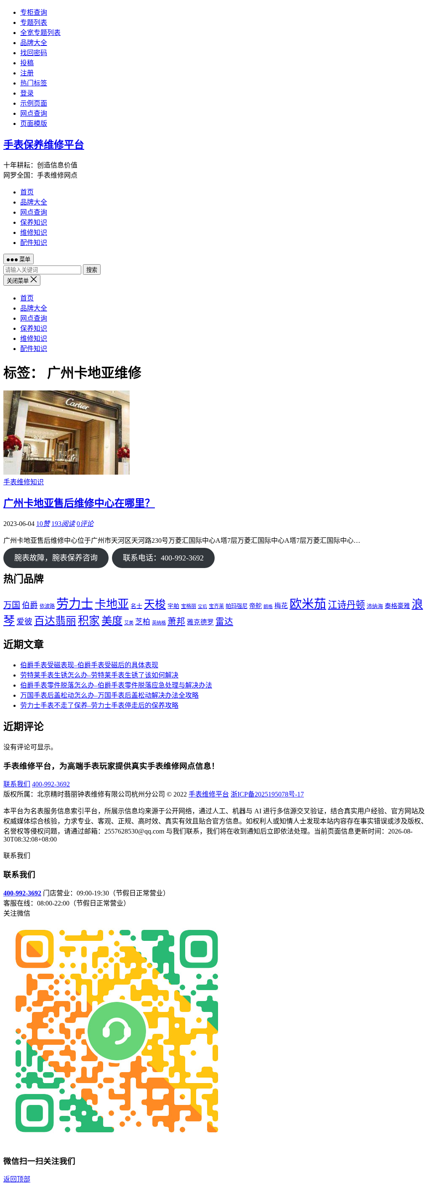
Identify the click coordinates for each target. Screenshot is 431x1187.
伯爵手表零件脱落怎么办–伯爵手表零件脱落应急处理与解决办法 (116, 685)
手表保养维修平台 (43, 144)
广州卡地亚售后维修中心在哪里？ (79, 503)
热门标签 (33, 83)
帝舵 (255, 606)
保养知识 (33, 222)
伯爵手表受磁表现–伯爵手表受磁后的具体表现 (89, 665)
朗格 (268, 606)
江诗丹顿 (346, 605)
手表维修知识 (23, 482)
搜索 (91, 270)
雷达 (224, 621)
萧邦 (176, 621)
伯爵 (30, 605)
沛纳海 (375, 606)
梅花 (281, 605)
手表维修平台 (209, 794)
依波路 (47, 606)
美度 (111, 621)
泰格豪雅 (397, 606)
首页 (27, 192)
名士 (136, 606)
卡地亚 (112, 604)
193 (63, 523)
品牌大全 (33, 42)
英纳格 (159, 622)
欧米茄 (308, 604)
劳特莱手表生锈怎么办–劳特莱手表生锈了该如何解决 (99, 675)
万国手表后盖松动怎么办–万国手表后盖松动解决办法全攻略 (109, 695)
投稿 (27, 62)
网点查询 (33, 113)
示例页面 (33, 103)
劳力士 (74, 604)
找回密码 (33, 52)
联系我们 (16, 784)
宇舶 (173, 606)
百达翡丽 (55, 621)
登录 (27, 93)
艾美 (128, 622)
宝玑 (202, 606)
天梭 (155, 604)
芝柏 (142, 622)
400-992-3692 (51, 784)
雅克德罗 (200, 622)
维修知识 (33, 232)
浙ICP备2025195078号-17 (267, 794)
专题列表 (33, 22)
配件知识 (33, 242)
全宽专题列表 (40, 32)
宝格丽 (188, 606)
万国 (11, 605)
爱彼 (24, 621)
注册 (27, 73)
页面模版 (33, 123)
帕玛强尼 (236, 606)
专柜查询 (33, 12)
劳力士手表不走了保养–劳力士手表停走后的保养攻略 (99, 705)
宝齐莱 (216, 606)
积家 (89, 621)
